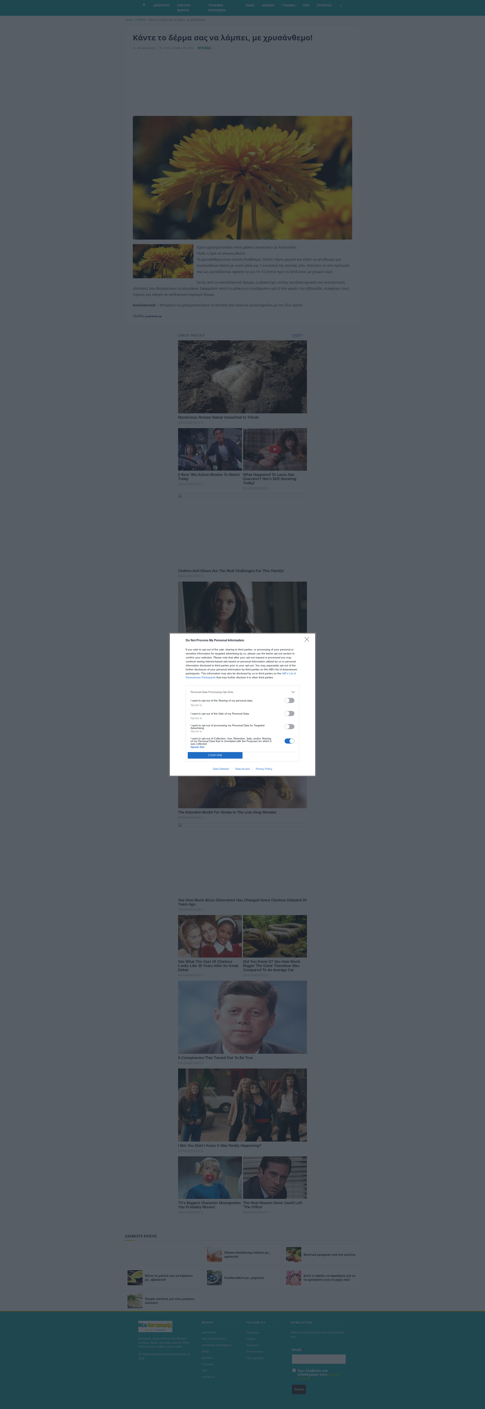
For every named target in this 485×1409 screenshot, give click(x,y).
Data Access (242, 768)
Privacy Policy (264, 768)
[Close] (308, 640)
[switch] (289, 700)
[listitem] (242, 692)
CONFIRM (215, 755)
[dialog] (242, 704)
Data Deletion (221, 768)
